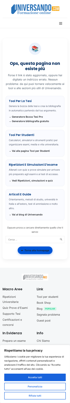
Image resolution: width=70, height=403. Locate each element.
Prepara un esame (14, 340)
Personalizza (35, 386)
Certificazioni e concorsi (12, 322)
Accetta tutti (35, 377)
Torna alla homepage (35, 250)
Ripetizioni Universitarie (11, 299)
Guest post (43, 320)
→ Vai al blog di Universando (26, 214)
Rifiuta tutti (35, 395)
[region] (35, 374)
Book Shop (44, 302)
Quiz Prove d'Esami (15, 307)
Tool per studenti (47, 296)
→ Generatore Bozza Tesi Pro (26, 116)
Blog (39, 308)
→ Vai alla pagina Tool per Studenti (29, 150)
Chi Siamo (43, 340)
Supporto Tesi (11, 313)
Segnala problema (48, 314)
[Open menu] (61, 23)
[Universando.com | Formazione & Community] (35, 9)
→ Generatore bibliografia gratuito (29, 121)
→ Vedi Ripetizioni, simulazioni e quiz (31, 180)
